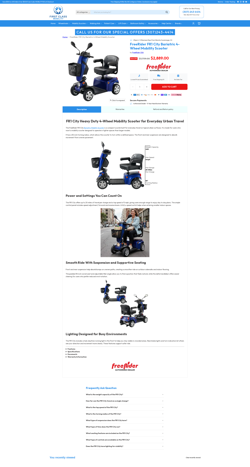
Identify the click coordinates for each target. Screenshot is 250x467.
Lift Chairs (122, 23)
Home (53, 23)
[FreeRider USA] (125, 366)
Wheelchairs (63, 23)
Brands (178, 23)
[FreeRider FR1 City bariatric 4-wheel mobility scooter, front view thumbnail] (66, 109)
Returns (220, 2)
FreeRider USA (138, 52)
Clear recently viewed (193, 457)
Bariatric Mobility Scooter (94, 128)
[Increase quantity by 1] (147, 87)
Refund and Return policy (163, 109)
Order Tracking (230, 2)
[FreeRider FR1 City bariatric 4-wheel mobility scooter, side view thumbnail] (83, 109)
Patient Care (109, 23)
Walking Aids (95, 23)
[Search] (166, 12)
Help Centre (166, 23)
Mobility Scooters (79, 23)
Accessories (153, 23)
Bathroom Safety (137, 23)
